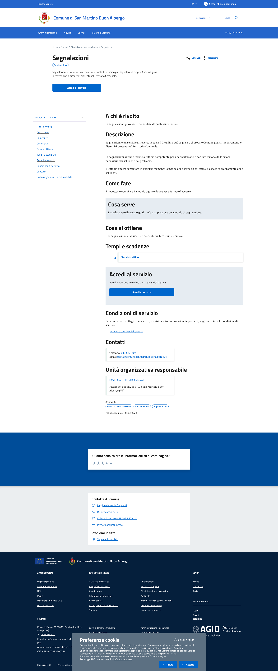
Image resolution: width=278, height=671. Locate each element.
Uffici (39, 591)
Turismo (93, 610)
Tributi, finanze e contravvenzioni (156, 600)
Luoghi (196, 610)
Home (55, 47)
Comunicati (198, 586)
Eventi (196, 615)
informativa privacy (123, 659)
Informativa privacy (150, 632)
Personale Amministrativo (49, 600)
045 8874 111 (48, 634)
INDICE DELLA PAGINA (46, 117)
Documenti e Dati (45, 605)
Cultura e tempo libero (151, 605)
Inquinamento (160, 406)
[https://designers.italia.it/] (217, 629)
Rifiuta (171, 664)
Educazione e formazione (101, 596)
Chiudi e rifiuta (188, 640)
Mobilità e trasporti (150, 586)
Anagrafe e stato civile (99, 586)
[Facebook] (208, 17)
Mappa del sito (44, 665)
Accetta (192, 664)
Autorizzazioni (95, 591)
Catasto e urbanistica (99, 581)
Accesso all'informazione (119, 406)
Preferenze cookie (65, 665)
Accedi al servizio (141, 292)
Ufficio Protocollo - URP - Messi (126, 380)
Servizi (64, 47)
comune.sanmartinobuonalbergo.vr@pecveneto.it (60, 647)
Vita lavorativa (147, 581)
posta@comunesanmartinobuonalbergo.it (142, 356)
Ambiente (145, 596)
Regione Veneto (45, 3)
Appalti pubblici (96, 600)
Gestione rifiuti (142, 406)
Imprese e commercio (151, 610)
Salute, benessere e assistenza (103, 605)
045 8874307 (128, 352)
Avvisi (195, 591)
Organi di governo (45, 581)
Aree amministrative (47, 586)
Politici (40, 596)
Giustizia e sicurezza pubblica (84, 47)
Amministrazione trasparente (155, 628)
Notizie (196, 581)
